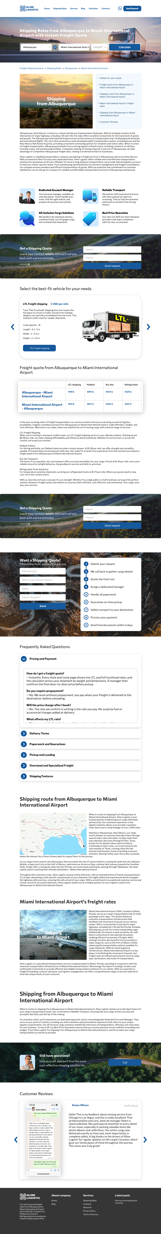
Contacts (106, 8)
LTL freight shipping (39, 348)
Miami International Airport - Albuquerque (42, 406)
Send (43, 606)
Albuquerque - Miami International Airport (37, 394)
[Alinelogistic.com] (29, 8)
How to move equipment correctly (126, 1201)
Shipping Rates (60, 8)
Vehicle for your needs (110, 78)
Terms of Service (90, 1214)
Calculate (125, 47)
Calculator (93, 8)
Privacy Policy (89, 1211)
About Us (87, 1207)
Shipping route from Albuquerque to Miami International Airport (117, 95)
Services (74, 8)
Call (125, 1062)
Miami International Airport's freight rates (117, 104)
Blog (83, 8)
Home (47, 8)
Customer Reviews (109, 122)
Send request (112, 265)
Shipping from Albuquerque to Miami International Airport (117, 114)
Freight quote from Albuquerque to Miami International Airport (116, 86)
